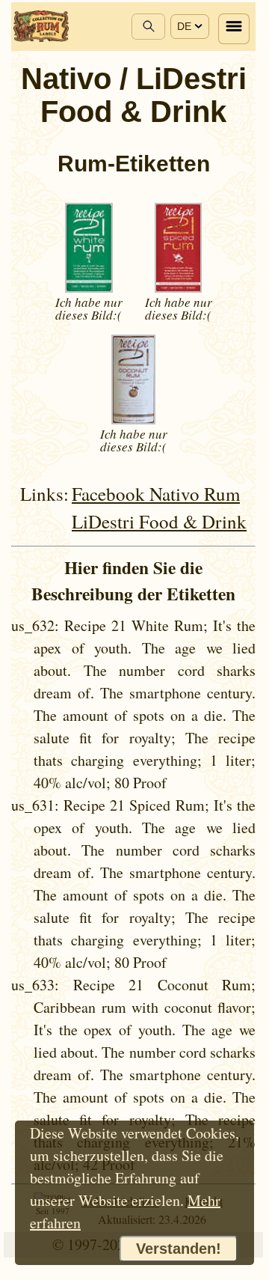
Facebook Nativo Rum (156, 493)
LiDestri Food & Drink (159, 521)
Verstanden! (178, 1248)
